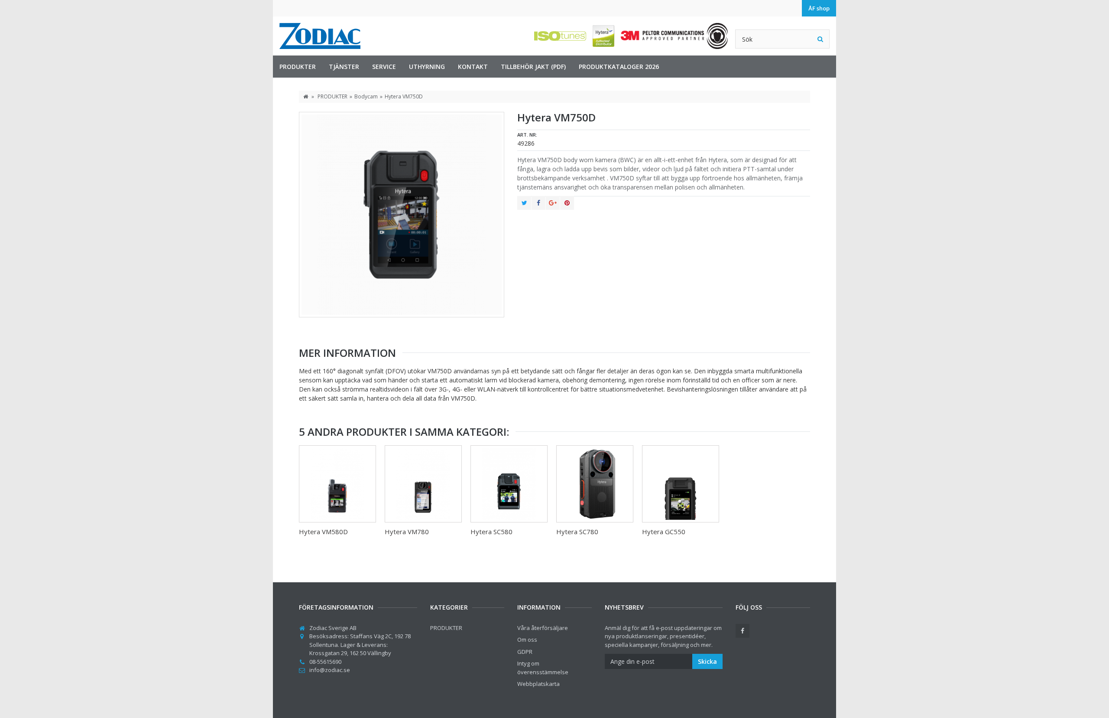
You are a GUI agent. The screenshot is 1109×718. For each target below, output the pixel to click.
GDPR (524, 652)
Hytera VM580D (323, 531)
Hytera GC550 (663, 531)
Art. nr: (527, 134)
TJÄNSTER (344, 66)
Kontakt (473, 66)
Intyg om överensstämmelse (542, 667)
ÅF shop (819, 8)
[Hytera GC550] (680, 483)
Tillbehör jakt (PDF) (533, 66)
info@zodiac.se (329, 670)
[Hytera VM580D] (337, 483)
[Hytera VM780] (423, 483)
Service (384, 66)
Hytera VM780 (407, 531)
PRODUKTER (297, 66)
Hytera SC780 (577, 531)
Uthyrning (427, 66)
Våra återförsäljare (542, 628)
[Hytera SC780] (594, 483)
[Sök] (820, 39)
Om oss (527, 639)
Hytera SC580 (491, 531)
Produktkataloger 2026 (619, 66)
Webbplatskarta (538, 684)
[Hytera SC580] (509, 483)
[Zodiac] (319, 36)
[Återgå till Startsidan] (305, 96)
